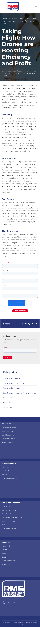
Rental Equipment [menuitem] (8, 442)
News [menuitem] (4, 553)
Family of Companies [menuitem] (11, 503)
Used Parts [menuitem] (5, 471)
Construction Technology (12, 19)
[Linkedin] (26, 323)
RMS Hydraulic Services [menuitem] (10, 510)
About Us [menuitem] (6, 542)
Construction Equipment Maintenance (19, 393)
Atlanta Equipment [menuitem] (8, 521)
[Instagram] (29, 323)
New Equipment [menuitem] (7, 431)
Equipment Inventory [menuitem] (9, 428)
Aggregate (7, 398)
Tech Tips (7, 403)
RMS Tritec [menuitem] (5, 525)
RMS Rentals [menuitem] (6, 506)
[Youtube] (35, 323)
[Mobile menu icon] (36, 6)
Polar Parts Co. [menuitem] (7, 514)
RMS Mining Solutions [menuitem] (9, 528)
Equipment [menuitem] (6, 424)
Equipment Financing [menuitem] (9, 439)
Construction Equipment (13, 388)
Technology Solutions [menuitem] (9, 478)
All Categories (9, 408)
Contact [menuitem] (4, 550)
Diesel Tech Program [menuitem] (9, 561)
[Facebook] (23, 323)
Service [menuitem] (4, 474)
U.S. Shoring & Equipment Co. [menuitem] (12, 517)
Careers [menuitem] (4, 557)
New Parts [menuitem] (5, 467)
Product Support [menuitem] (9, 463)
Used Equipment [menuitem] (8, 435)
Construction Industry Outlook (16, 383)
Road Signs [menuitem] (6, 564)
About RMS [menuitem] (6, 546)
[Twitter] (32, 323)
